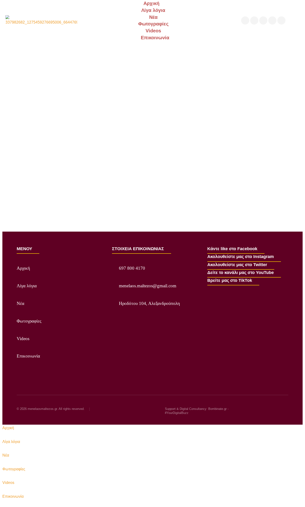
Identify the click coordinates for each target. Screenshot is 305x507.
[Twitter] (263, 20)
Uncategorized (27, 200)
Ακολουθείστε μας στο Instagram (240, 256)
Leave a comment (111, 200)
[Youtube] (272, 20)
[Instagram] (254, 20)
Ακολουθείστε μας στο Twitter (237, 264)
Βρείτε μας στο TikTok (229, 280)
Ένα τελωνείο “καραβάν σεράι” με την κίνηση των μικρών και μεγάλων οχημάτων (91, 191)
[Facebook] (245, 20)
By (54, 200)
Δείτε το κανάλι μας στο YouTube (240, 272)
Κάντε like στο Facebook (232, 248)
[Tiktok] (281, 20)
